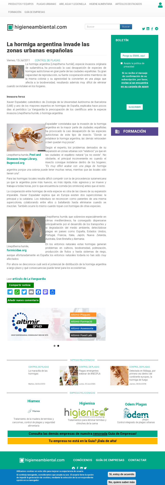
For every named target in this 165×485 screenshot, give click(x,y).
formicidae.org (16, 250)
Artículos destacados (128, 4)
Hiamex (34, 401)
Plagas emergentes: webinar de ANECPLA (89, 372)
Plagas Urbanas (46, 4)
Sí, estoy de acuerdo (121, 474)
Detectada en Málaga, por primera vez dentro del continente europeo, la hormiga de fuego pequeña (142, 376)
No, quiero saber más (122, 482)
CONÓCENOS (82, 460)
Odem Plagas (136, 404)
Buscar (126, 26)
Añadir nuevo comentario (23, 300)
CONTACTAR (137, 460)
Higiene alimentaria (100, 4)
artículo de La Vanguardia (29, 278)
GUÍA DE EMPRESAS (110, 460)
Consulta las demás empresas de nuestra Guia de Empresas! (82, 434)
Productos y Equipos (21, 4)
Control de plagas (47, 60)
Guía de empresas (34, 12)
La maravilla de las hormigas (38, 372)
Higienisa (87, 403)
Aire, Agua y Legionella (72, 4)
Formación (14, 12)
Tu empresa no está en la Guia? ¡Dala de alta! (82, 441)
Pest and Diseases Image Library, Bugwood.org (24, 158)
